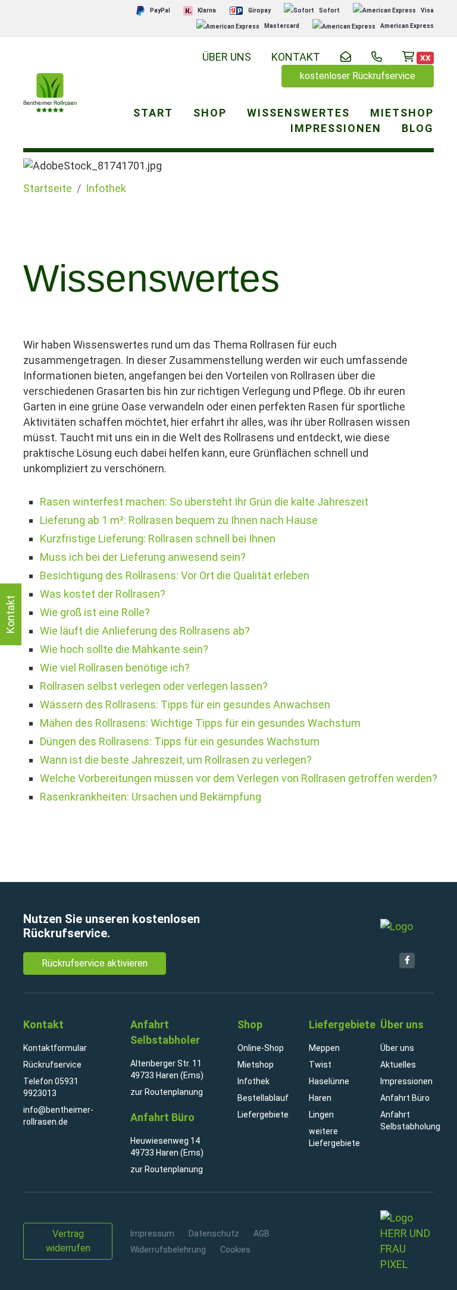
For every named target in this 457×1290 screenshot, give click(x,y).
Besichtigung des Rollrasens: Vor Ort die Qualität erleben (174, 575)
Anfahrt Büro (405, 1098)
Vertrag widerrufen (68, 1241)
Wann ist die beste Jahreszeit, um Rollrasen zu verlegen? (176, 760)
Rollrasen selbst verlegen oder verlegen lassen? (154, 686)
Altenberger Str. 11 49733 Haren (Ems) (167, 1069)
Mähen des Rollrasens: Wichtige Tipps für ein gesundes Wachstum (200, 723)
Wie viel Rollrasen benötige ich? (115, 667)
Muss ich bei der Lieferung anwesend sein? (143, 557)
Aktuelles (398, 1064)
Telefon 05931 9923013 (51, 1087)
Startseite (47, 188)
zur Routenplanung (166, 1092)
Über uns (226, 57)
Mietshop (255, 1064)
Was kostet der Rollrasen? (102, 594)
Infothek (106, 188)
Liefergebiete (263, 1114)
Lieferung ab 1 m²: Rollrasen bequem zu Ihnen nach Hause (179, 520)
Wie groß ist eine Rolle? (95, 612)
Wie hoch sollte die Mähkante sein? (124, 649)
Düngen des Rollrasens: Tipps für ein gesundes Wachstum (180, 741)
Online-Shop (260, 1048)
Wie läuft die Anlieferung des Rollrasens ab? (145, 630)
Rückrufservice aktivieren (95, 963)
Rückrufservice (52, 1064)
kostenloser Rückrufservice (357, 75)
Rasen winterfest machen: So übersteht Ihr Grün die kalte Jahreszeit (204, 501)
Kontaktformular (55, 1048)
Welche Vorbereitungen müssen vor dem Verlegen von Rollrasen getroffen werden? (238, 778)
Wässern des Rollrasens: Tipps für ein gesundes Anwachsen (185, 704)
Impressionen (406, 1081)
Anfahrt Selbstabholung (407, 1120)
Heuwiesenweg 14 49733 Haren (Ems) (167, 1146)
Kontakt (10, 614)
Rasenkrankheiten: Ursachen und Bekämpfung (150, 796)
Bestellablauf (263, 1098)
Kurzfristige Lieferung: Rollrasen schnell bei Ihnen (158, 538)
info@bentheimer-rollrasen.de (58, 1115)
